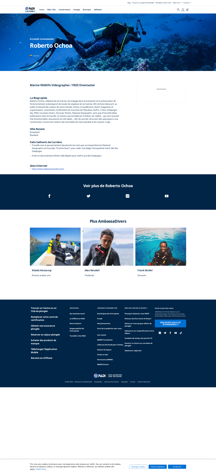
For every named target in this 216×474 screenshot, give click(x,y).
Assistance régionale (133, 350)
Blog (129, 3)
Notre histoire (75, 323)
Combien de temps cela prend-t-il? (138, 338)
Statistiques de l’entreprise (108, 313)
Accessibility (98, 382)
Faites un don (102, 354)
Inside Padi (74, 308)
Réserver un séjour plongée (45, 334)
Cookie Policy (40, 469)
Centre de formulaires (111, 382)
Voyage (76, 9)
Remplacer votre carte (163, 3)
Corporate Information (107, 308)
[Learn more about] (55, 255)
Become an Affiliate (41, 358)
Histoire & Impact (104, 350)
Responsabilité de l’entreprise (77, 329)
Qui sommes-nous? (77, 313)
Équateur (36, 56)
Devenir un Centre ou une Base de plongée (138, 344)
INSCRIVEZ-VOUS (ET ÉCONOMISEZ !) (170, 323)
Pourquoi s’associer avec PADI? (137, 313)
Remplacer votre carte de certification (44, 318)
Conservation (64, 9)
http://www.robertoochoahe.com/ (48, 168)
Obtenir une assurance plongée (43, 327)
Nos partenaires (103, 323)
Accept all (177, 467)
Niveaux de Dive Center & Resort (138, 318)
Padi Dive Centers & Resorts (136, 308)
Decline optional (157, 467)
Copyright (124, 382)
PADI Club (51, 9)
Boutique (87, 9)
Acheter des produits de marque (43, 342)
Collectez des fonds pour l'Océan (110, 345)
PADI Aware (101, 335)
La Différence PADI (77, 318)
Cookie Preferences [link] (144, 382)
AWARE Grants (103, 364)
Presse (99, 318)
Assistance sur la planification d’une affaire (139, 332)
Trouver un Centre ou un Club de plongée (43, 310)
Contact (132, 382)
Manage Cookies (138, 467)
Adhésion (98, 9)
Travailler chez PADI (78, 336)
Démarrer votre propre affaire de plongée (138, 324)
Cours (41, 9)
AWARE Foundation (105, 340)
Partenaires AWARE (105, 359)
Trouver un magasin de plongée (143, 3)
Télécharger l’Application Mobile (44, 351)
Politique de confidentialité (83, 382)
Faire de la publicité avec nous (109, 328)
